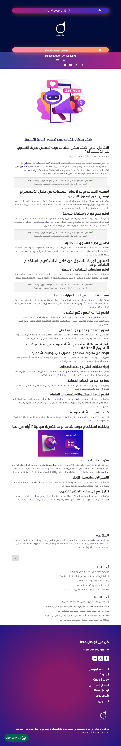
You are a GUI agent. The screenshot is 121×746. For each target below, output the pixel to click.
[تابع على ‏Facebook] (82, 64)
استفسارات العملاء (81, 399)
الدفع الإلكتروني (54, 375)
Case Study (101, 679)
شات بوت (71, 156)
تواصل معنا (101, 690)
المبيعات (99, 170)
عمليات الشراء (70, 371)
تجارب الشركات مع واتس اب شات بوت (92, 585)
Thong (106, 602)
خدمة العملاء (60, 399)
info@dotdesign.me (95, 649)
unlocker (105, 615)
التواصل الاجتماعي (31, 163)
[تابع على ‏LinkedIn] (64, 64)
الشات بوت (23, 166)
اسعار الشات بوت (97, 685)
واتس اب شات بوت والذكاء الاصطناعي (92, 580)
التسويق (80, 156)
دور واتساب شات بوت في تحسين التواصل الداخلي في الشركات (70, 615)
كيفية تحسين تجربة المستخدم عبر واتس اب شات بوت (86, 589)
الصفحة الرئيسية (98, 669)
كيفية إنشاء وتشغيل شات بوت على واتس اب (89, 571)
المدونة (104, 674)
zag (99, 156)
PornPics (105, 611)
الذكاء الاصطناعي (93, 300)
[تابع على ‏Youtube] (70, 64)
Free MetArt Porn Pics (99, 606)
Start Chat (30, 721)
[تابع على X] (76, 64)
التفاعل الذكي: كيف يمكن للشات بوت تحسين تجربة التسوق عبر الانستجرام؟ (63, 149)
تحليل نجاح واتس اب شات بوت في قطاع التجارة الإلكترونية (84, 576)
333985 (106, 620)
